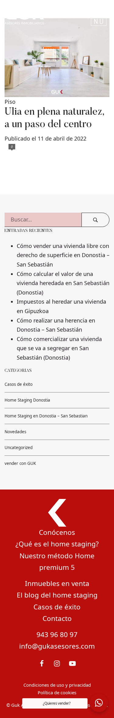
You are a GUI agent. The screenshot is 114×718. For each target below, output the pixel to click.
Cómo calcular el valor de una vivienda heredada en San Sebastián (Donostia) (63, 283)
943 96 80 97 (57, 634)
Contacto (57, 618)
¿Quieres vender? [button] (56, 703)
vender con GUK (20, 463)
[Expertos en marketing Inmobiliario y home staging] (38, 15)
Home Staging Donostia (27, 400)
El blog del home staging (57, 595)
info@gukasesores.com (57, 646)
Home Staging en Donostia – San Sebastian (46, 416)
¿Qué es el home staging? (57, 544)
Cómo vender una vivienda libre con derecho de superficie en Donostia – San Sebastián (63, 255)
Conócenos (57, 532)
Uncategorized (19, 448)
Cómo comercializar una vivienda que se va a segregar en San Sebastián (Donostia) (59, 348)
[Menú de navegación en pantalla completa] (98, 15)
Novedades (15, 432)
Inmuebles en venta (57, 583)
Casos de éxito (19, 384)
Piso (10, 101)
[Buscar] (95, 220)
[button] (99, 703)
